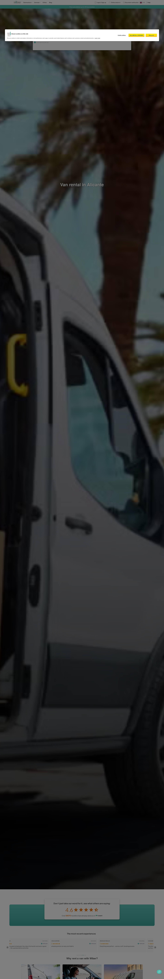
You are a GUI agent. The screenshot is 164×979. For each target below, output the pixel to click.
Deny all (151, 35)
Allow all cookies (136, 35)
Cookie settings (122, 35)
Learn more (97, 38)
